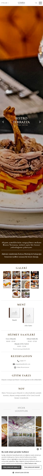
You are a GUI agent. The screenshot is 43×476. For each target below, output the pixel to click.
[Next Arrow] (39, 122)
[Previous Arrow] (3, 122)
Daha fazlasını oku (31, 463)
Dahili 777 (23, 361)
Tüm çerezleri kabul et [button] (11, 467)
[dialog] (21, 461)
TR (36, 3)
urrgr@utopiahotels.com (22, 364)
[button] (21, 472)
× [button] (40, 449)
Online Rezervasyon (23, 367)
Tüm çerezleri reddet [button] (32, 467)
